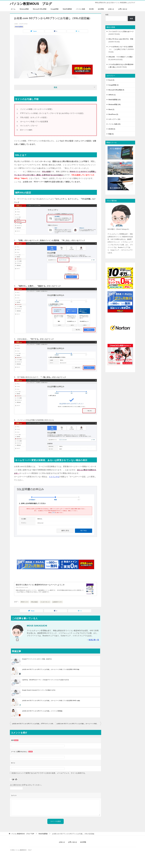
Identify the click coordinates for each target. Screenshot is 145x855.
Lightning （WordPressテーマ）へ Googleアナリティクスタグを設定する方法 (45, 680)
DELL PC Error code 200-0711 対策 (120, 39)
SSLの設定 (34, 602)
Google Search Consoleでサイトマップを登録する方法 (38, 690)
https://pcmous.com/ (22, 587)
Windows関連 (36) (114, 104)
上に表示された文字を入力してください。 (26, 785)
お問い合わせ (122, 9)
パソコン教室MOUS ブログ (31, 3)
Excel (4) (111, 80)
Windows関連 (24, 9)
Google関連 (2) (113, 85)
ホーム (13, 9)
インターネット (45, 602)
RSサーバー (24, 602)
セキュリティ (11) (114, 119)
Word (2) (111, 109)
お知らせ (111, 9)
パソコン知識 (80, 9)
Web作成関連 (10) (114, 99)
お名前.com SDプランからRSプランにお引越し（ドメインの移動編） (42, 711)
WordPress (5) (113, 114)
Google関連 (54, 9)
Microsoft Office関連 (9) (116, 90)
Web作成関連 (67, 9)
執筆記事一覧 (94, 640)
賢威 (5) (111, 134)
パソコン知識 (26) (114, 124)
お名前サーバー (57, 602)
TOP (22, 834)
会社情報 (101, 9)
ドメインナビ (54, 477)
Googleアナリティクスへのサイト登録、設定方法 (37, 659)
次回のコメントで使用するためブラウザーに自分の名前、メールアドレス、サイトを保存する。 (49, 773)
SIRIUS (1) (112, 95)
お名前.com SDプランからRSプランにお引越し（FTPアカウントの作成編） (34, 723)
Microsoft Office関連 (39, 9)
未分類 (91, 9)
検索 (106, 14)
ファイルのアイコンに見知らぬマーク (121, 31)
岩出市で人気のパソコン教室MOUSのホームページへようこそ (40, 585)
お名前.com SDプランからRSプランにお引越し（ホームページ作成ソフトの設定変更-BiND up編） (51, 700)
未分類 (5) (111, 129)
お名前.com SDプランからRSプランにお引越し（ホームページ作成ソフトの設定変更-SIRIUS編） (51, 669)
